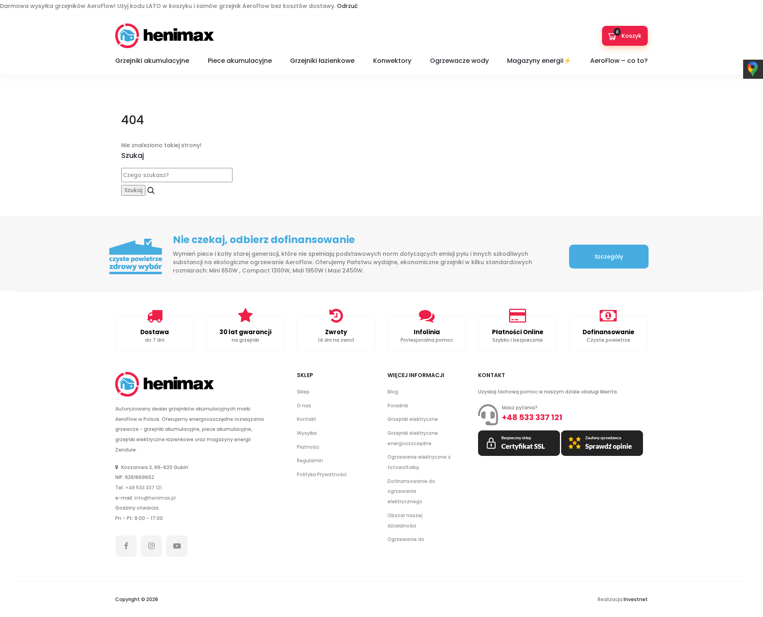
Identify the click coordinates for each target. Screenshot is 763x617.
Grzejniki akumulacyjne (152, 60)
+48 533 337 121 (143, 487)
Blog (392, 391)
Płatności (308, 447)
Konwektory (392, 60)
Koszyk (629, 34)
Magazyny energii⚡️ (539, 60)
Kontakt (306, 419)
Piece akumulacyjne (240, 60)
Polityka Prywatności (322, 474)
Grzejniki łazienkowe (322, 60)
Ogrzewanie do (405, 539)
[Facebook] (126, 546)
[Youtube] (177, 546)
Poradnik (397, 405)
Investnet (636, 599)
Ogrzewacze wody (459, 60)
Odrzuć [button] (347, 6)
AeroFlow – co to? (619, 60)
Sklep (303, 391)
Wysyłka (307, 433)
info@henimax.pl (155, 497)
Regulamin (310, 460)
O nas (304, 405)
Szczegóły (609, 257)
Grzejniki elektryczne (412, 419)
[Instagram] (151, 546)
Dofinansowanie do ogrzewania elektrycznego (411, 491)
